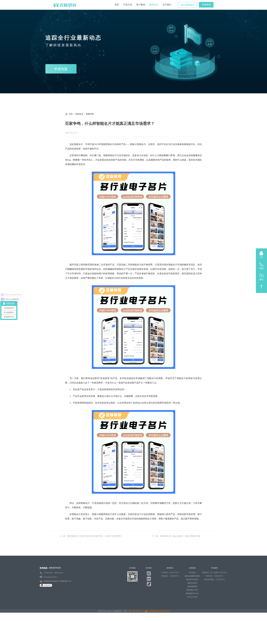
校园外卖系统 (192, 583)
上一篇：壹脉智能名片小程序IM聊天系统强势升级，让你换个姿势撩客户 (90, 536)
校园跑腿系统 (192, 586)
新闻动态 (153, 4)
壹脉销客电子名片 (192, 593)
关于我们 (166, 4)
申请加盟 (61, 69)
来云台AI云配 (192, 597)
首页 (117, 4)
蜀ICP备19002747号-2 (136, 611)
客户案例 (140, 4)
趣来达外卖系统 (192, 579)
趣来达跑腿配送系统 (192, 576)
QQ (261, 257)
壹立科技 (192, 572)
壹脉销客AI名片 (192, 590)
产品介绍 (127, 4)
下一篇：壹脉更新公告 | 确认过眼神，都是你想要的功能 (176, 536)
